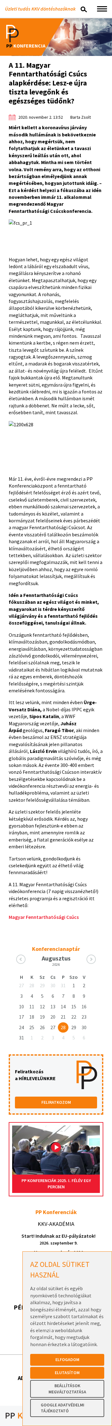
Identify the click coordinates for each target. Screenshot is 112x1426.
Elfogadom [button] (67, 1359)
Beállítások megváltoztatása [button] (67, 1389)
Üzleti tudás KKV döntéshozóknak (40, 9)
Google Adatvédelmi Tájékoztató (62, 1408)
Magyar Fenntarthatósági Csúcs (44, 917)
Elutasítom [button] (67, 1372)
